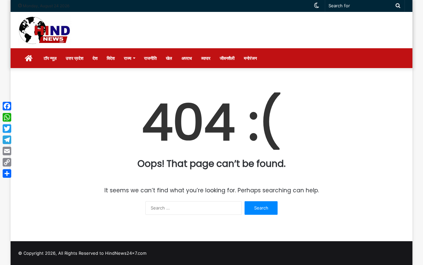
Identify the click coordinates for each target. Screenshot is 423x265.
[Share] (7, 173)
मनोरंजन (250, 58)
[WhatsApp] (7, 117)
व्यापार (206, 58)
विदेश (111, 58)
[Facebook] (7, 106)
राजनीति (150, 58)
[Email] (7, 151)
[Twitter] (7, 128)
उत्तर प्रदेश (74, 58)
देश (95, 58)
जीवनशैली (227, 58)
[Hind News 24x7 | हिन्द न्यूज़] (44, 30)
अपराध (186, 58)
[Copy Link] (7, 162)
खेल (169, 58)
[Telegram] (7, 139)
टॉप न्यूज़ (50, 58)
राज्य (127, 58)
